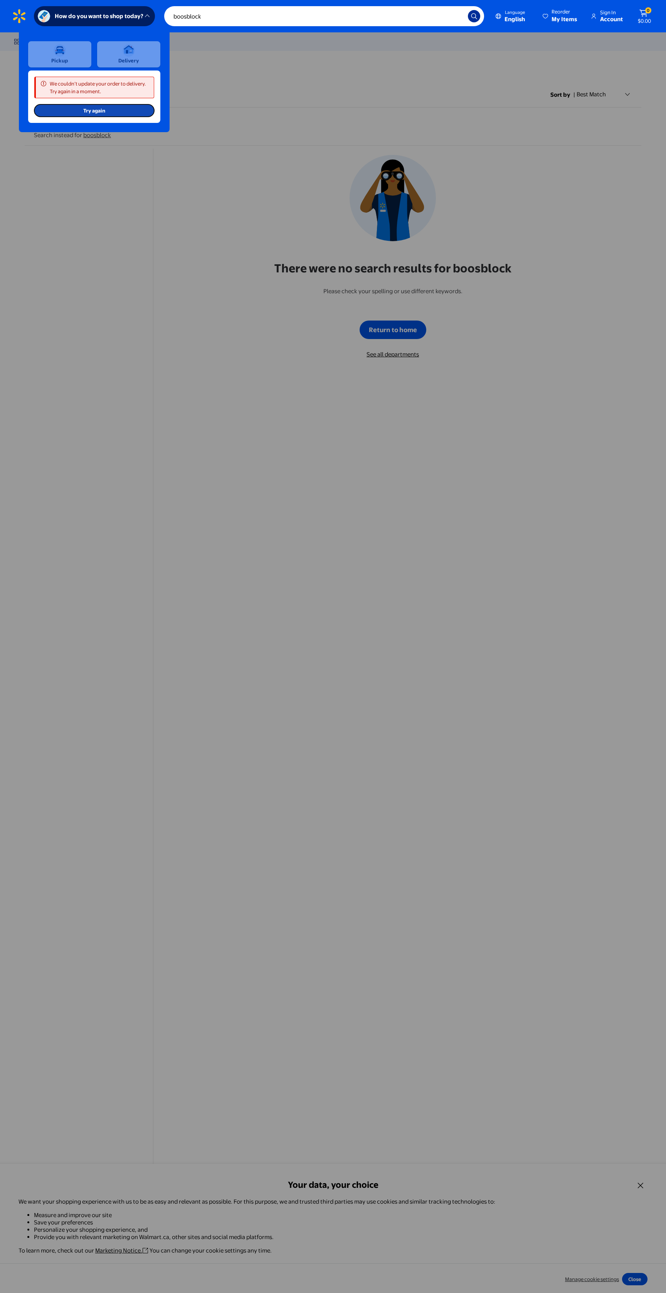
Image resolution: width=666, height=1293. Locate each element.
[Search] (474, 16)
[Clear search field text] (456, 16)
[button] (560, 16)
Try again (94, 110)
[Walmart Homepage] (19, 16)
